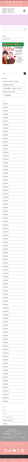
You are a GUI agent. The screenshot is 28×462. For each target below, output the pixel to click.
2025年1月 (5, 149)
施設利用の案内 (7, 433)
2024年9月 (5, 162)
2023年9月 (5, 200)
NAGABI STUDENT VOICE (9, 92)
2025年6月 (5, 142)
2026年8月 (5, 104)
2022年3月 (5, 259)
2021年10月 (6, 277)
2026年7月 (5, 107)
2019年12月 (6, 349)
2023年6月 (5, 211)
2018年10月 (6, 398)
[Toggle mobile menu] (24, 10)
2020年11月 (6, 311)
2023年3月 (5, 221)
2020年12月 (6, 308)
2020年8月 (5, 321)
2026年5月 (5, 114)
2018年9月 (5, 401)
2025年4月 (5, 145)
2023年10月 (6, 197)
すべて (4, 410)
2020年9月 (5, 318)
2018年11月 (6, 394)
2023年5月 (5, 214)
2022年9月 (5, 238)
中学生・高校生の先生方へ (12, 431)
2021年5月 (5, 294)
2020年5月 (5, 332)
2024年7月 (5, 169)
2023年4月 (5, 218)
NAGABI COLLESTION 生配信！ (11, 81)
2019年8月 (5, 363)
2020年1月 (5, 346)
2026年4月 (5, 117)
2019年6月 (5, 370)
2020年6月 (5, 328)
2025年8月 (5, 135)
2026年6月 (5, 110)
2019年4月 (5, 377)
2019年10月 (6, 356)
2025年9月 (5, 131)
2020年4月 (5, 335)
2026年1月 (5, 121)
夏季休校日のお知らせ (8, 85)
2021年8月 (5, 283)
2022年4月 (5, 256)
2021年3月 (5, 301)
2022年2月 (5, 263)
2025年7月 (5, 138)
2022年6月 (5, 249)
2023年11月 (6, 193)
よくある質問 (18, 433)
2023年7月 (5, 207)
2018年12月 (6, 391)
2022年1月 (5, 266)
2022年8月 (5, 242)
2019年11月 (6, 353)
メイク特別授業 (7, 95)
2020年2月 (5, 342)
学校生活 (5, 424)
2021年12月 (6, 270)
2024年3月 (5, 183)
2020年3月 (5, 339)
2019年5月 (5, 373)
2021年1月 (5, 304)
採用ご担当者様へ (12, 429)
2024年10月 (6, 159)
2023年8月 (5, 204)
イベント (5, 413)
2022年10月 (6, 235)
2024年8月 (5, 166)
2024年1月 (5, 187)
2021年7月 (5, 287)
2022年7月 (5, 245)
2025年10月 (6, 128)
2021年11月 (6, 273)
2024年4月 (5, 180)
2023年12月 (6, 190)
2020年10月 (6, 315)
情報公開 (23, 437)
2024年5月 (5, 176)
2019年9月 (5, 360)
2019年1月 (5, 387)
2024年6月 (5, 173)
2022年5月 (5, 252)
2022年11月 (6, 232)
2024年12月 (6, 152)
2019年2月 (5, 384)
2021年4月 (5, 297)
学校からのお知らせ (8, 420)
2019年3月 (5, 380)
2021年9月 (5, 280)
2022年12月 (6, 228)
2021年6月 (5, 290)
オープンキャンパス (8, 417)
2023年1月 (5, 225)
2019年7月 (5, 366)
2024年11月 (6, 155)
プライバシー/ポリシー (12, 435)
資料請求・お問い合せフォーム (10, 437)
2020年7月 (5, 325)
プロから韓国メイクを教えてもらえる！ (12, 88)
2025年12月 (6, 124)
